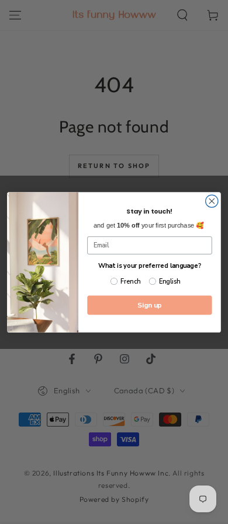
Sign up (149, 304)
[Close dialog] (212, 201)
